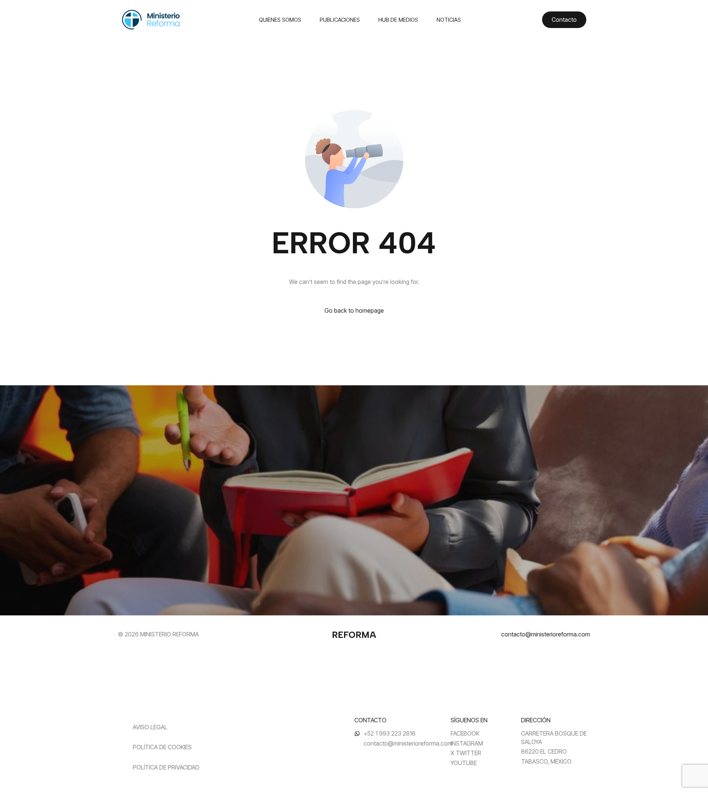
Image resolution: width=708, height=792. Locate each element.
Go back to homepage (354, 310)
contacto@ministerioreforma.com (545, 634)
